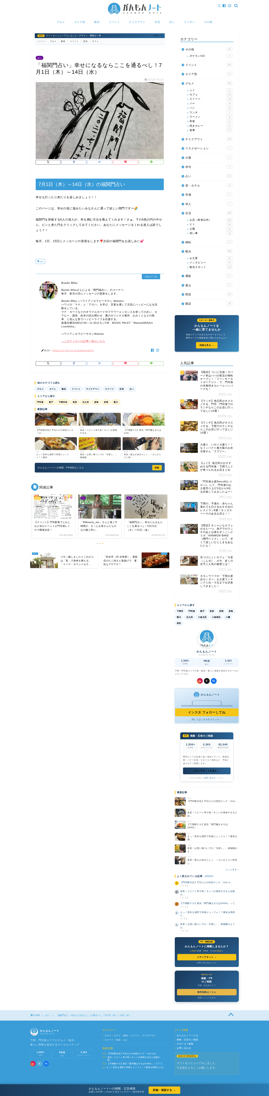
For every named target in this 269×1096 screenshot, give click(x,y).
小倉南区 (216, 617)
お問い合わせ (210, 778)
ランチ (210, 112)
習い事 (210, 233)
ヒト (210, 224)
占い (172, 22)
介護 (207, 157)
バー (210, 103)
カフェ (95, 41)
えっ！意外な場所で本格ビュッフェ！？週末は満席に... (207, 914)
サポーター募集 (184, 1044)
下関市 (180, 611)
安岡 (106, 402)
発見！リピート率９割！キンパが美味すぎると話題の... (207, 893)
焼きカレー (210, 125)
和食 (210, 121)
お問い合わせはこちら (207, 963)
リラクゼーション (207, 148)
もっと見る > (232, 869)
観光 (97, 22)
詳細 (157, 467)
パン (210, 108)
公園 (210, 228)
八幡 (228, 617)
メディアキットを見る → (206, 771)
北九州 (85, 402)
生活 (157, 22)
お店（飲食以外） (210, 220)
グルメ (61, 22)
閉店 (208, 294)
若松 (179, 623)
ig (200, 681)
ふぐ (210, 90)
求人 (207, 204)
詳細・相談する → (164, 1089)
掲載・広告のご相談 (186, 1040)
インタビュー (210, 262)
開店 (208, 303)
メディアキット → (207, 957)
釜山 (207, 285)
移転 (207, 242)
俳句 (207, 166)
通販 (207, 275)
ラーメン (210, 116)
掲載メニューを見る (207, 998)
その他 (208, 22)
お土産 (210, 258)
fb (213, 681)
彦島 (96, 402)
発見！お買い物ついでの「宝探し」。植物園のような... (207, 926)
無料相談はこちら (206, 992)
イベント (114, 22)
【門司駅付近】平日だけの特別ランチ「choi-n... (206, 882)
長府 (75, 402)
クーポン (189, 22)
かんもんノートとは (186, 1035)
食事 (210, 130)
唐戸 (51, 402)
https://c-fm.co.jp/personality (73, 350)
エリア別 (79, 22)
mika (41, 262)
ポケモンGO (210, 56)
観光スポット (210, 267)
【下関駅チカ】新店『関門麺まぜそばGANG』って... (208, 903)
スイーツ (109, 389)
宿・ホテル (208, 185)
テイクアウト (137, 22)
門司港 (40, 402)
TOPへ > (158, 36)
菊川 (116, 402)
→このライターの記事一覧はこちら (83, 341)
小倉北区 (202, 617)
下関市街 (63, 402)
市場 (207, 194)
